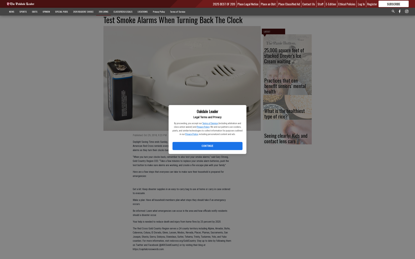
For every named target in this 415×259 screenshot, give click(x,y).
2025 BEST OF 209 (224, 4)
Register (372, 4)
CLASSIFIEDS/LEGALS (122, 11)
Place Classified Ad (289, 4)
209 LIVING (103, 11)
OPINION (46, 11)
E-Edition (331, 4)
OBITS (34, 11)
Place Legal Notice (247, 4)
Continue (207, 145)
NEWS (11, 11)
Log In (361, 4)
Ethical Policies (346, 4)
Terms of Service (210, 123)
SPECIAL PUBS (61, 11)
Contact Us (308, 4)
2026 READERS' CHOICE (83, 11)
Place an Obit (268, 4)
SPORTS (23, 11)
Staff (320, 4)
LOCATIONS (143, 11)
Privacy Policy (203, 127)
